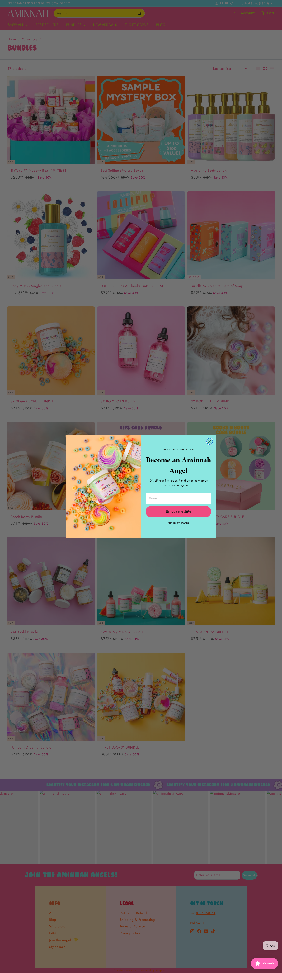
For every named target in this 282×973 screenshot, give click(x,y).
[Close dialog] (210, 441)
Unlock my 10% (178, 511)
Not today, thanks (178, 522)
